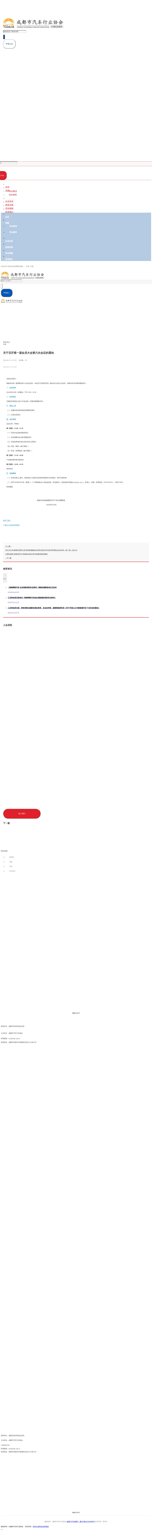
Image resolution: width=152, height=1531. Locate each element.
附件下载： (7, 520)
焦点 (9, 327)
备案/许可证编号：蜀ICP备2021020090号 (81, 1521)
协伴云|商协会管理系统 (41, 1526)
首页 (6, 327)
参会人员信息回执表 (11, 525)
